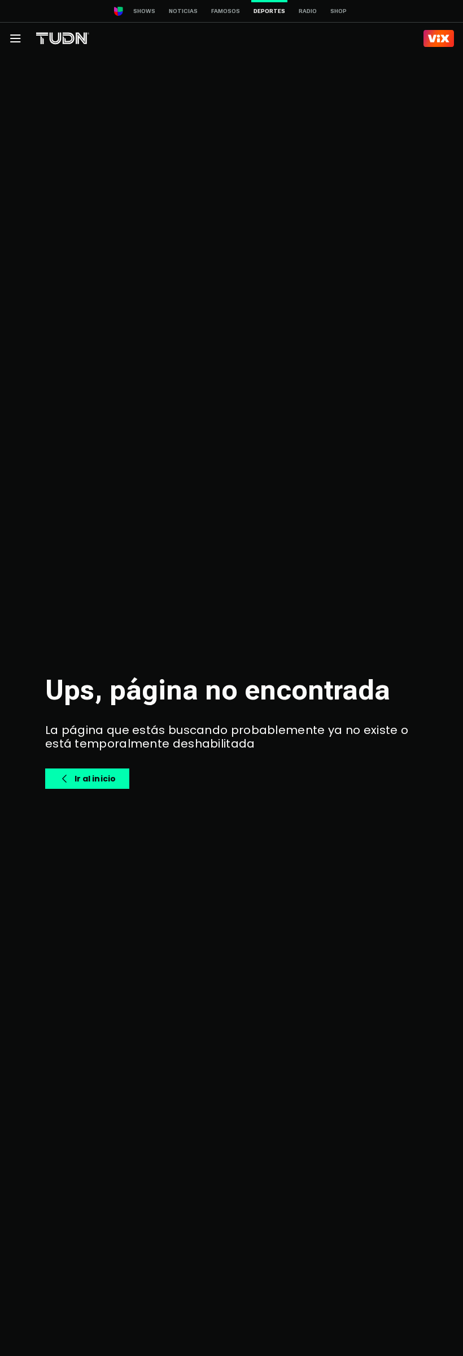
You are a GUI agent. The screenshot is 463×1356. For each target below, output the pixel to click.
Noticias (183, 11)
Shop (338, 11)
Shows (144, 11)
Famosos (225, 11)
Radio (308, 11)
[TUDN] (62, 38)
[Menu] (15, 38)
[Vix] (438, 38)
